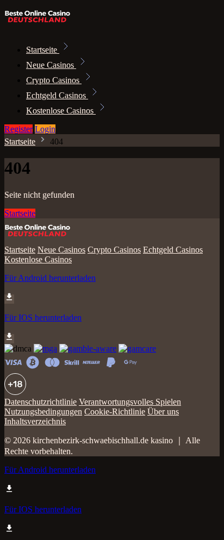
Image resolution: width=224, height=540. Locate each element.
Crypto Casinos (54, 80)
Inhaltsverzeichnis (35, 421)
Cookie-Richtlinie (114, 411)
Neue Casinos (51, 65)
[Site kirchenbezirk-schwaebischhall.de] (41, 25)
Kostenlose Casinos (61, 110)
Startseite (42, 49)
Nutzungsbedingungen (43, 411)
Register (18, 129)
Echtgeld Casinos (57, 95)
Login (45, 129)
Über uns (163, 411)
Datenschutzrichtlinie (40, 401)
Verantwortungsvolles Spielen (130, 401)
